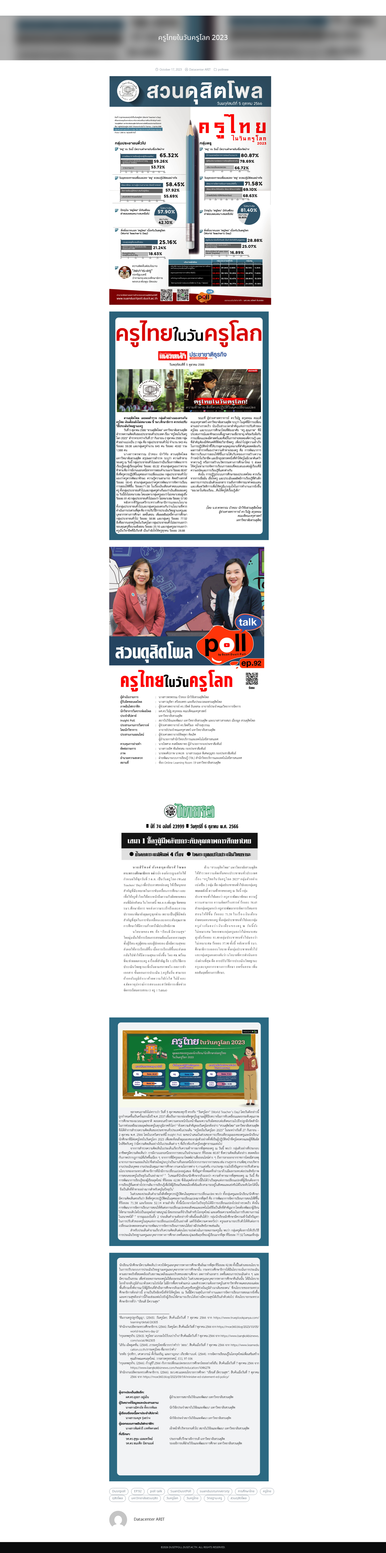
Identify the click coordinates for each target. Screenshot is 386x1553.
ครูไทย (267, 1491)
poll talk (156, 1491)
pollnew (223, 70)
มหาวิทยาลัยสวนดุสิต (144, 1498)
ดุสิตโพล (117, 1498)
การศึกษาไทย (246, 1491)
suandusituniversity (214, 1491)
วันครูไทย (192, 1498)
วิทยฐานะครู (214, 1498)
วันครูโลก (172, 1498)
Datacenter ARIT (200, 70)
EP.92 (138, 1491)
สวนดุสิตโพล (239, 1498)
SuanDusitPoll (180, 1491)
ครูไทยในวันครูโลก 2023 (193, 38)
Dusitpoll (119, 1491)
